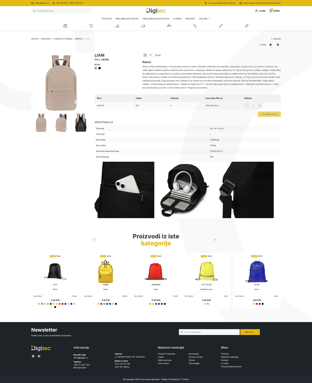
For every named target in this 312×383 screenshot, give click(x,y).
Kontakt (190, 19)
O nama (177, 19)
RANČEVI (79, 39)
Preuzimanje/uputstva (156, 19)
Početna (107, 19)
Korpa (275, 10)
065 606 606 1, (63, 3)
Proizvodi (46, 39)
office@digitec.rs (42, 3)
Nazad (277, 39)
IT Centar (184, 379)
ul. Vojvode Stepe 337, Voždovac (222, 3)
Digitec (35, 39)
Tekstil (161, 357)
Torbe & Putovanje (166, 354)
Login (262, 11)
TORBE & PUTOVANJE (62, 39)
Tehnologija (194, 363)
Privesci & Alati (195, 357)
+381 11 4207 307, (81, 365)
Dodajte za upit (271, 114)
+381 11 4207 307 (76, 3)
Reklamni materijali (127, 19)
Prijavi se (248, 332)
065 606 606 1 (80, 368)
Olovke (192, 360)
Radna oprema (164, 360)
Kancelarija (194, 354)
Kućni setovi (163, 363)
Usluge (203, 19)
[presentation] (95, 240)
